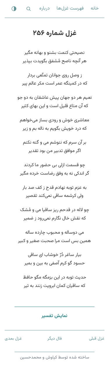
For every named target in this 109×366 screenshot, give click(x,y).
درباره (44, 8)
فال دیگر (54, 338)
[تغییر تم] (14, 8)
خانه (95, 8)
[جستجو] (28, 8)
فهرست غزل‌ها (70, 8)
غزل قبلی (96, 338)
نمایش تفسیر (54, 316)
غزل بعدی (13, 338)
